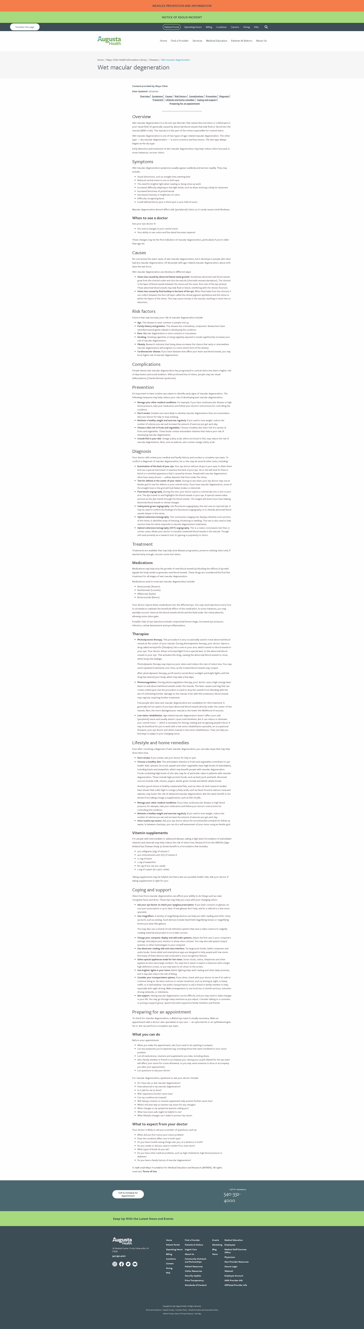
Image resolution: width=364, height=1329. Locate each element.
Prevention (211, 96)
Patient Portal (172, 27)
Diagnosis (224, 96)
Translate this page (24, 27)
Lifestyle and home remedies (180, 100)
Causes (168, 96)
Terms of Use (150, 1171)
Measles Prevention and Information (182, 6)
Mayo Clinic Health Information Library (126, 59)
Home (100, 59)
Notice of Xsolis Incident (182, 17)
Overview (145, 96)
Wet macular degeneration (175, 59)
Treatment (157, 100)
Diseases (153, 59)
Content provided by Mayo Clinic (150, 86)
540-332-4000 (232, 1196)
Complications (196, 96)
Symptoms (157, 96)
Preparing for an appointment (184, 103)
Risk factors (181, 96)
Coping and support (207, 100)
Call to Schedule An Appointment (128, 1194)
